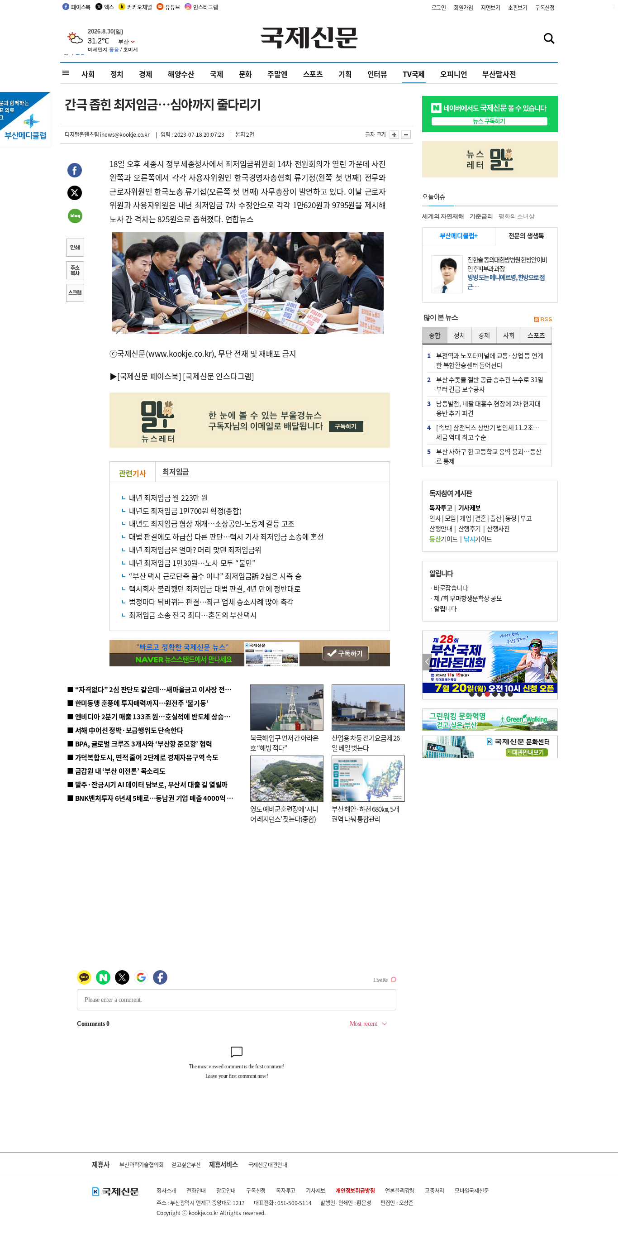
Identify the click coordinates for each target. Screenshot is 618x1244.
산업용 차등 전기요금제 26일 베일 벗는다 (365, 743)
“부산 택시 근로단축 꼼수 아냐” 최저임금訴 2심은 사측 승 (215, 575)
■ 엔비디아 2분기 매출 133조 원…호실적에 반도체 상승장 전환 (155, 716)
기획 (345, 73)
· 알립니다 (442, 608)
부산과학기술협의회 (141, 1164)
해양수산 (181, 73)
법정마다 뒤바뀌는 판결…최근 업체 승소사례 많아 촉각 (211, 601)
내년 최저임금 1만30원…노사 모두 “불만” (192, 562)
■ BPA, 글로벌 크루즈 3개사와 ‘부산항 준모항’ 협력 (139, 743)
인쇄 (75, 248)
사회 (88, 73)
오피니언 (453, 73)
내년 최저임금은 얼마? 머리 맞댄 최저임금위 (195, 549)
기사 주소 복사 (75, 271)
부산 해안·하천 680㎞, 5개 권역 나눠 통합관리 (365, 814)
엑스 (109, 7)
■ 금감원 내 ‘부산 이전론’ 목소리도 (116, 770)
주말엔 (277, 73)
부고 (526, 517)
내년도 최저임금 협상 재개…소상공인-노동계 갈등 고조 (212, 523)
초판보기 (518, 7)
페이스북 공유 (75, 172)
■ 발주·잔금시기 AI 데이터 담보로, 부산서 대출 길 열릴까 (147, 784)
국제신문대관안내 (267, 1164)
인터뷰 (377, 73)
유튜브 (172, 7)
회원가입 (463, 7)
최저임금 (175, 471)
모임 (450, 517)
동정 (511, 517)
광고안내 (226, 1190)
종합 (435, 335)
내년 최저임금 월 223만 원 (168, 497)
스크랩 (75, 294)
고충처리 (434, 1190)
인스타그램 (205, 7)
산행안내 (440, 528)
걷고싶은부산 (186, 1164)
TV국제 (414, 73)
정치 (117, 73)
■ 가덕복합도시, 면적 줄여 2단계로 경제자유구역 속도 (143, 757)
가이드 (443, 538)
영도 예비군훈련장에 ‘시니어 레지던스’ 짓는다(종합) (284, 814)
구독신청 (545, 7)
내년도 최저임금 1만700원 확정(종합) (185, 510)
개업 (465, 517)
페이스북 (80, 7)
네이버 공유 (75, 217)
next (552, 662)
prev (427, 662)
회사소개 (166, 1190)
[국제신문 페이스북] (149, 376)
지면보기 (490, 7)
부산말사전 (499, 73)
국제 (216, 73)
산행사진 (498, 528)
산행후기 (469, 528)
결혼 (480, 517)
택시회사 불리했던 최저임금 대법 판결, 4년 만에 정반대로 (215, 588)
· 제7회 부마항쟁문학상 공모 (465, 598)
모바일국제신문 (472, 1190)
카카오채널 (139, 7)
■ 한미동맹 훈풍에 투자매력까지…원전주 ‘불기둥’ (138, 703)
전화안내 (196, 1190)
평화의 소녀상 (517, 216)
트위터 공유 (75, 194)
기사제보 (315, 1190)
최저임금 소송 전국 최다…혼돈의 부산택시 (193, 614)
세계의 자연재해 (443, 216)
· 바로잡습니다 (448, 587)
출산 (495, 517)
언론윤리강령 (399, 1190)
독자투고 (285, 1190)
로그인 (439, 7)
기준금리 (481, 216)
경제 (145, 73)
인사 (435, 517)
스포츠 (313, 73)
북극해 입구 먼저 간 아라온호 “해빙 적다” (284, 743)
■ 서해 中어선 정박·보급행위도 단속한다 (125, 730)
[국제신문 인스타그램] (218, 376)
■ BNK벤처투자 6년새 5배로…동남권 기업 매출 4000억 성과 (153, 798)
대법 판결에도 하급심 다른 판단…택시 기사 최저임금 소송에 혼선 (226, 536)
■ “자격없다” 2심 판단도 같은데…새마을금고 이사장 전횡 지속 (156, 689)
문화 (245, 73)
